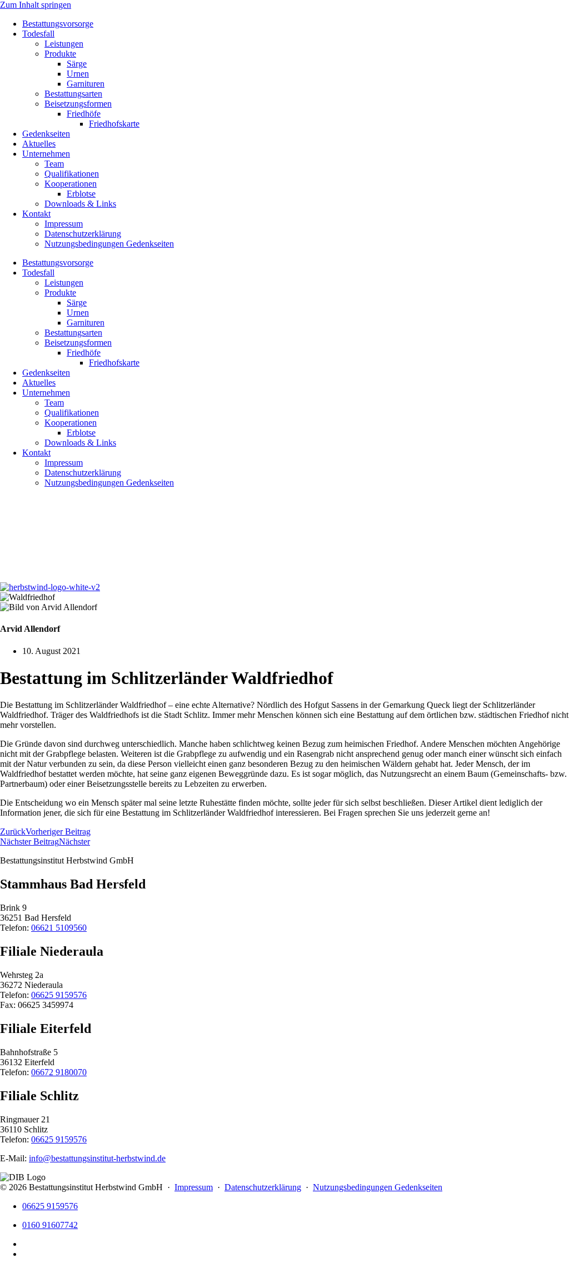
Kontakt (36, 213)
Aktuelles (39, 143)
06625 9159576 (59, 995)
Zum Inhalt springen (35, 4)
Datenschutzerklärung (82, 233)
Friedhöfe (84, 113)
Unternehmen (46, 153)
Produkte (60, 53)
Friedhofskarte (114, 123)
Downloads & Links (80, 203)
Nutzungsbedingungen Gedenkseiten (109, 243)
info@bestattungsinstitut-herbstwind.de (97, 1158)
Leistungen (63, 43)
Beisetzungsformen (78, 103)
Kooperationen (70, 183)
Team (54, 163)
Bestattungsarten (73, 93)
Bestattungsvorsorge (57, 23)
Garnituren (85, 83)
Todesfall (38, 33)
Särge (77, 63)
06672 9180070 (59, 1072)
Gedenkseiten (46, 133)
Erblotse (81, 193)
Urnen (78, 73)
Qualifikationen (71, 173)
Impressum (63, 223)
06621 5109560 (59, 927)
